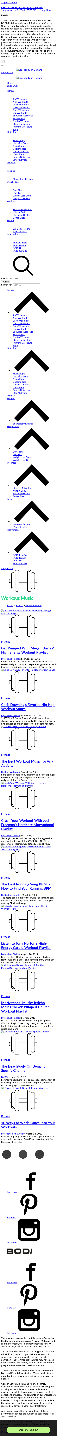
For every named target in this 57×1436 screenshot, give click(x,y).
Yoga (15, 129)
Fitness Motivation (22, 209)
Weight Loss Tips (21, 198)
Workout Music (33, 605)
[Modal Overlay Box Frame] (28, 1428)
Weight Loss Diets (22, 196)
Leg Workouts (20, 113)
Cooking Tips (19, 149)
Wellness (11, 201)
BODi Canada (20, 251)
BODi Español (20, 243)
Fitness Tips (19, 118)
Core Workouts (21, 110)
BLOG (10, 605)
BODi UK (18, 248)
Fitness (10, 91)
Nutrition (12, 132)
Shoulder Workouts (23, 116)
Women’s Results (21, 229)
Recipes (11, 171)
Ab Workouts (20, 99)
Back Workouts (21, 105)
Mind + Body (19, 212)
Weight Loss (13, 182)
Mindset (11, 162)
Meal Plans (18, 154)
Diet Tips (17, 193)
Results (10, 220)
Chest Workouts (21, 107)
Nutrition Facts (20, 143)
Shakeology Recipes (23, 179)
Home (10, 83)
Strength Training (21, 124)
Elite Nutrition (20, 160)
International (13, 234)
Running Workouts (22, 127)
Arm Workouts (20, 102)
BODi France (19, 245)
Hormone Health (21, 215)
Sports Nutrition (21, 157)
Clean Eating (19, 146)
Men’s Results (20, 231)
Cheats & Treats (21, 151)
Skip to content (9, 2)
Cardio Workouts (22, 121)
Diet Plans (18, 190)
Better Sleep (19, 218)
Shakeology (19, 140)
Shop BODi (7, 72)
